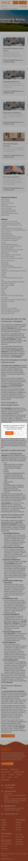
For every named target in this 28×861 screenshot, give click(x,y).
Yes (9, 433)
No (18, 433)
